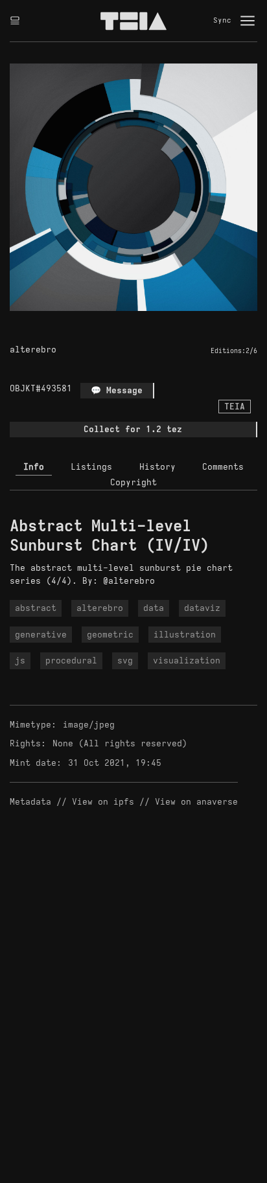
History (157, 466)
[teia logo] (133, 20)
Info (33, 466)
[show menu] (247, 20)
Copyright (133, 482)
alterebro (33, 349)
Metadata (30, 801)
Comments (223, 466)
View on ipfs (103, 801)
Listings (91, 466)
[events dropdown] (15, 21)
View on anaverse (196, 801)
